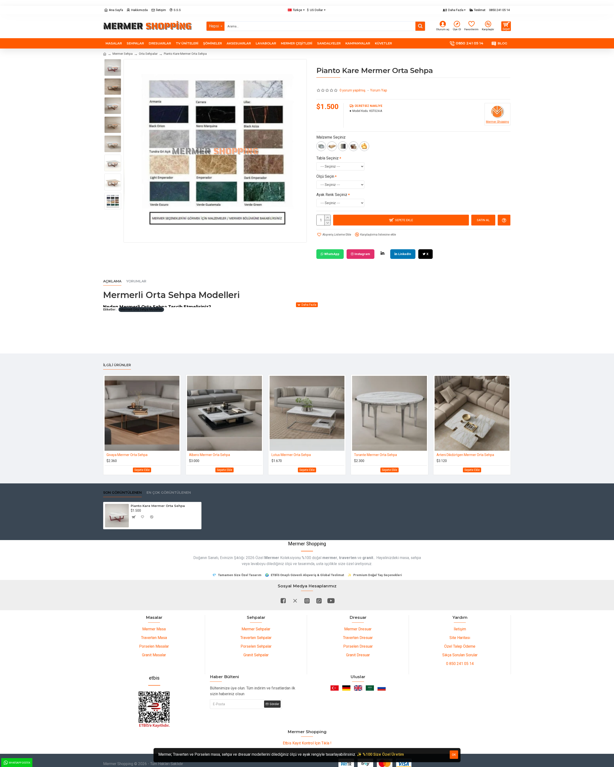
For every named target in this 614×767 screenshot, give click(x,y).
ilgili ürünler (117, 365)
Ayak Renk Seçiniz (331, 194)
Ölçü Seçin (325, 176)
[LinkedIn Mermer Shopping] (382, 253)
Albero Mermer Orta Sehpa (209, 455)
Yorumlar (136, 281)
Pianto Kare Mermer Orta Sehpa (158, 506)
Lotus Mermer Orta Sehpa (291, 455)
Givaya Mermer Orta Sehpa (127, 455)
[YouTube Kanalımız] (331, 600)
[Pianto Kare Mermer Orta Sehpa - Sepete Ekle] (133, 517)
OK (454, 754)
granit (367, 557)
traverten (347, 557)
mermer (329, 557)
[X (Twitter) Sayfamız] (295, 600)
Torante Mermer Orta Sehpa (375, 455)
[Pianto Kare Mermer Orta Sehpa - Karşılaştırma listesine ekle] (151, 517)
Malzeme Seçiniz (331, 137)
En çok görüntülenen (169, 493)
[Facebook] (283, 600)
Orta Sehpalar (148, 53)
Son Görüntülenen (122, 493)
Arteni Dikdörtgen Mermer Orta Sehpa (465, 455)
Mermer (271, 557)
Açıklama (112, 281)
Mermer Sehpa (122, 53)
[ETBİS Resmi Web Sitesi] (154, 710)
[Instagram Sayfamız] (307, 600)
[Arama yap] (420, 26)
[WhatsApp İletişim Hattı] (319, 600)
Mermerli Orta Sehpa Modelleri (141, 309)
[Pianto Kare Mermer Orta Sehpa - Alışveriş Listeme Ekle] (142, 517)
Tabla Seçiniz (327, 158)
